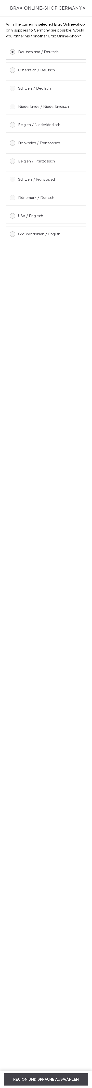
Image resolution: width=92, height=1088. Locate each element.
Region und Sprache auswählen (46, 1079)
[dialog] (46, 544)
